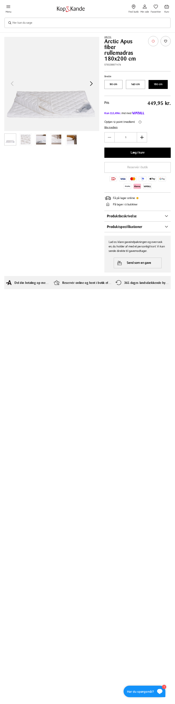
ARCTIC (107, 37)
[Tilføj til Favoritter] (165, 41)
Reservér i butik (137, 167)
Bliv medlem (111, 127)
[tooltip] (153, 41)
